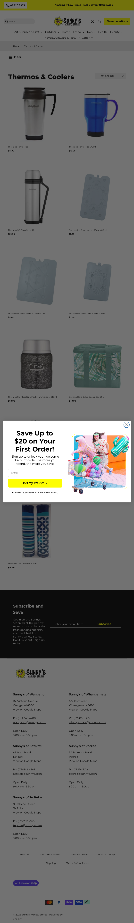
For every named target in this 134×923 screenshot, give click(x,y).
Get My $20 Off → (35, 483)
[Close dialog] (126, 425)
